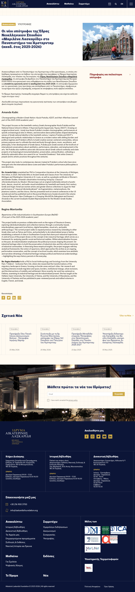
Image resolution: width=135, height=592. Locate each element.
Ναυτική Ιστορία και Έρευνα (19, 546)
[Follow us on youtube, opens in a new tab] (104, 437)
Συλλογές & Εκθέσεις (15, 542)
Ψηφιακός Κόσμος (14, 565)
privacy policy (73, 400)
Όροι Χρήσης (109, 586)
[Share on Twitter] (8, 298)
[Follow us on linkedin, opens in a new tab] (110, 437)
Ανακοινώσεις (8, 24)
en (122, 4)
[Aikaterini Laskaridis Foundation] (4, 4)
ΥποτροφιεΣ (24, 24)
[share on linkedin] (14, 298)
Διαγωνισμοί (49, 531)
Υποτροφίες (48, 538)
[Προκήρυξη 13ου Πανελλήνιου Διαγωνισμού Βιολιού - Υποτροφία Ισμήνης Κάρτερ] (21, 339)
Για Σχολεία (11, 561)
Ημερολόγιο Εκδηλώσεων (55, 527)
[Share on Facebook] (3, 298)
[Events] (109, 4)
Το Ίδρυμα (12, 575)
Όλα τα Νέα (125, 315)
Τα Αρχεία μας (12, 534)
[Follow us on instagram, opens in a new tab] (92, 437)
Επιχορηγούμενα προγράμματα (20, 538)
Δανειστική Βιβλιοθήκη (16, 531)
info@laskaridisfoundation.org (24, 510)
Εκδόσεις (48, 556)
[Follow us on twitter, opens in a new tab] (98, 437)
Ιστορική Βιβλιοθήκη (15, 527)
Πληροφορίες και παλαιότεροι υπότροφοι (106, 76)
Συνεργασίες (49, 534)
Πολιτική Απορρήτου (92, 586)
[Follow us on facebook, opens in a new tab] (87, 437)
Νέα (45, 575)
